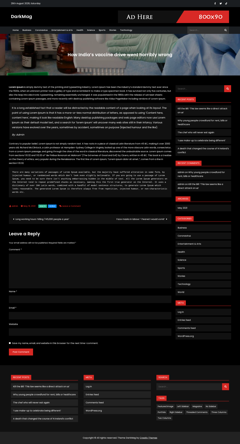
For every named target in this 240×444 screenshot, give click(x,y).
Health (80, 30)
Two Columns (164, 418)
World (52, 206)
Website (13, 324)
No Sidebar (211, 406)
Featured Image (165, 406)
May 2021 (182, 208)
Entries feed (184, 320)
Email (12, 307)
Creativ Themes (148, 437)
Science (91, 30)
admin (15, 206)
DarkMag (21, 16)
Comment (15, 249)
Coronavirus (41, 30)
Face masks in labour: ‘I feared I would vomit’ (140, 219)
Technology (126, 30)
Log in (181, 312)
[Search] (225, 30)
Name (13, 291)
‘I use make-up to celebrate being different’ (202, 140)
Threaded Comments (197, 412)
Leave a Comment (71, 206)
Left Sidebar (183, 406)
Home (16, 30)
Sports (102, 30)
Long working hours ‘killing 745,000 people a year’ (42, 219)
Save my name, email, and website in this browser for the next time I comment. (55, 343)
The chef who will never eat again (196, 132)
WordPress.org (186, 336)
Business (26, 30)
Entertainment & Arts (62, 30)
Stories (112, 30)
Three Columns (218, 412)
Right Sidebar (176, 412)
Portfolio (162, 412)
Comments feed (187, 328)
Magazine (197, 406)
